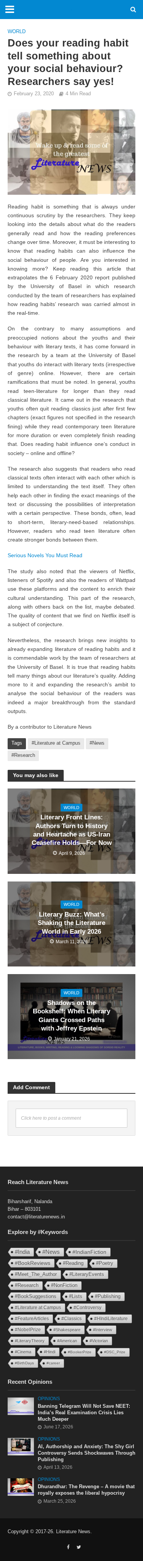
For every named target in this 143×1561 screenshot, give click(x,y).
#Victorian (99, 1340)
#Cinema (23, 1351)
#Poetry (104, 1263)
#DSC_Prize (114, 1352)
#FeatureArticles (32, 1318)
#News (97, 743)
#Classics (71, 1318)
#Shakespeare (66, 1329)
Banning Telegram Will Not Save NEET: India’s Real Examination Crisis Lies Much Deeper (84, 1413)
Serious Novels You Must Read (45, 555)
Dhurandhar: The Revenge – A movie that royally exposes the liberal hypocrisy (86, 1490)
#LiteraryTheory (30, 1340)
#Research (23, 755)
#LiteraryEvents (86, 1274)
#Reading (73, 1263)
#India (22, 1251)
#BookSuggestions (35, 1296)
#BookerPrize (80, 1352)
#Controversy (87, 1307)
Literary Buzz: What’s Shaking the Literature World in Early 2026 (71, 923)
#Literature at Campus (56, 743)
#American (67, 1340)
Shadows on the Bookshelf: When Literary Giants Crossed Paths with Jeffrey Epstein (71, 1015)
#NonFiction (64, 1285)
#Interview (102, 1329)
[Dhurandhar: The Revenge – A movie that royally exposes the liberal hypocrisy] (21, 1487)
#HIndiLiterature (111, 1318)
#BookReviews (32, 1263)
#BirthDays (24, 1363)
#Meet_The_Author (36, 1274)
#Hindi (49, 1351)
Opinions (49, 1398)
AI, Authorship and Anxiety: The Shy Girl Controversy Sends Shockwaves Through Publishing (86, 1453)
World (17, 31)
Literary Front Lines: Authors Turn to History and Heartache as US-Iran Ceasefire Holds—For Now (72, 830)
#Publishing (108, 1296)
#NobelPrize (28, 1329)
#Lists (75, 1296)
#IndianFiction (89, 1252)
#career (53, 1363)
